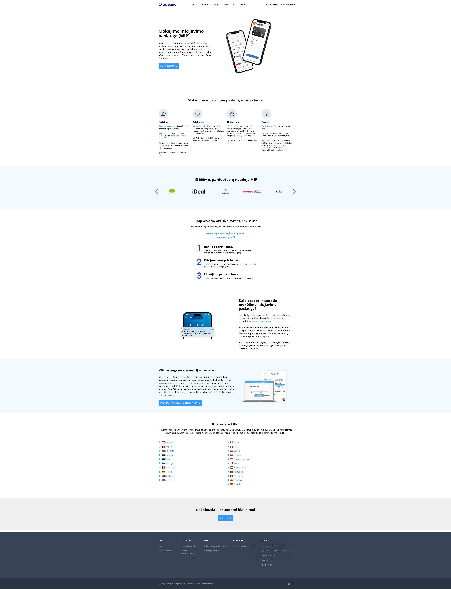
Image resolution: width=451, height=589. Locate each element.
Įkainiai (226, 4)
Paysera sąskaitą (275, 318)
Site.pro (173, 383)
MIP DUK (224, 518)
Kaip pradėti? (167, 66)
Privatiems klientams (210, 4)
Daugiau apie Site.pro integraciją (179, 402)
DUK (235, 4)
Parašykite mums (271, 555)
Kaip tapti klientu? (211, 551)
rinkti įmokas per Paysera (258, 321)
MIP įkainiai (200, 126)
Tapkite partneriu (165, 551)
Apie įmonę (163, 546)
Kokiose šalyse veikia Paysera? (216, 546)
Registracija (272, 4)
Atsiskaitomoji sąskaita (190, 558)
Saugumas (178, 584)
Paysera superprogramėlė (188, 552)
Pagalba (244, 4)
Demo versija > (224, 237)
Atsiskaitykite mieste (241, 546)
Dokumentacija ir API (192, 584)
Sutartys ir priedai (166, 584)
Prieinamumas (208, 584)
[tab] (191, 442)
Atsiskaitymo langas (169, 126)
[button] (191, 442)
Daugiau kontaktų (269, 560)
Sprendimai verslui (188, 546)
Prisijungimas (288, 4)
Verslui (195, 4)
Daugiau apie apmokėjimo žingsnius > (225, 233)
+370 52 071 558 (270, 546)
